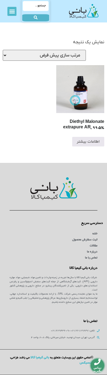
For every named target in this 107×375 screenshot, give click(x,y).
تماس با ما (91, 257)
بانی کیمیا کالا (39, 357)
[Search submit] (35, 17)
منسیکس (86, 362)
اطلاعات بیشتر (88, 142)
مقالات (93, 245)
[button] (11, 11)
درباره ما (92, 251)
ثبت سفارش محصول (84, 239)
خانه (94, 233)
